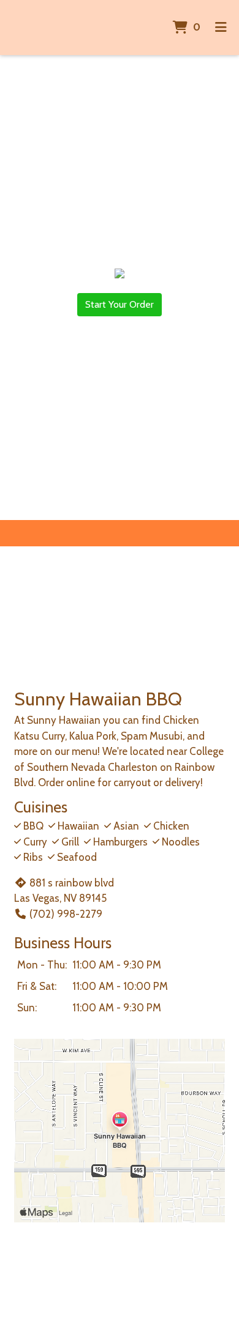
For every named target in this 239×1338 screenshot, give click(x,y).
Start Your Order (119, 304)
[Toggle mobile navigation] (221, 27)
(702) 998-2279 (65, 914)
